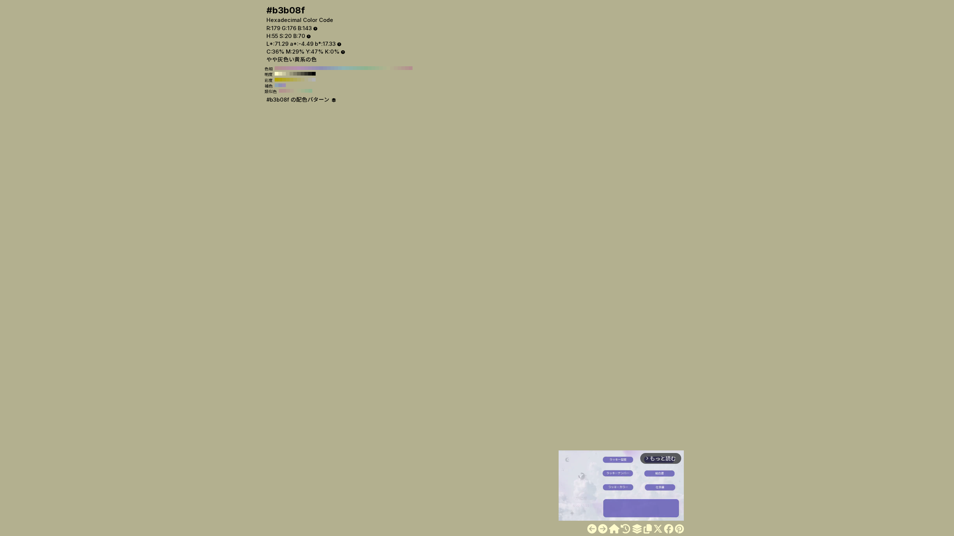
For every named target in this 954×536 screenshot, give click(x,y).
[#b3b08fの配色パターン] (637, 529)
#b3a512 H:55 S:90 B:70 (280, 80)
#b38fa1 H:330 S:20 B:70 (288, 68)
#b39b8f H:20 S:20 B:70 (403, 68)
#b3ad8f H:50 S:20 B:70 (392, 68)
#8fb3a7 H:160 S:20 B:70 (351, 68)
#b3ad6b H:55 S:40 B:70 (299, 80)
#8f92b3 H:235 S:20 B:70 (280, 85)
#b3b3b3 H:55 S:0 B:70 (314, 80)
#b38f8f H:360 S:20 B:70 (276, 68)
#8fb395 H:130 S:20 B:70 (362, 68)
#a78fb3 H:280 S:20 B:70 (306, 68)
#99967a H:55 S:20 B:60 (291, 74)
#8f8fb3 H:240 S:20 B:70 (321, 68)
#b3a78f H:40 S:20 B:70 (396, 68)
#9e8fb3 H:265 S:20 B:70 (284, 85)
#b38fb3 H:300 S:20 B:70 (299, 68)
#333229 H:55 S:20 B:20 (306, 74)
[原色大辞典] (614, 529)
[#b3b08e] (592, 529)
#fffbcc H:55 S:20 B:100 (276, 74)
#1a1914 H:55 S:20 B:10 (310, 74)
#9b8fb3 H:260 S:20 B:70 (314, 68)
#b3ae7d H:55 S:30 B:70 (302, 80)
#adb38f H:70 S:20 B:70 (384, 68)
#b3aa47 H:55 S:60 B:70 (291, 80)
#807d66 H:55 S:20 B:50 (295, 74)
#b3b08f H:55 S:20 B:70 (288, 74)
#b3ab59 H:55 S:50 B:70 (295, 80)
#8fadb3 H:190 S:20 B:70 (340, 68)
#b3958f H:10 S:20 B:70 (407, 68)
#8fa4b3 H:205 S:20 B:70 (276, 85)
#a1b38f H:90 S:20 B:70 (377, 68)
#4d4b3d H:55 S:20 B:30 (302, 74)
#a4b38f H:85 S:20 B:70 (303, 91)
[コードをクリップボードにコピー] (648, 529)
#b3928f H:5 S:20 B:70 (280, 91)
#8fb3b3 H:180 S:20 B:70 (343, 68)
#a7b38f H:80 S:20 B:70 (381, 68)
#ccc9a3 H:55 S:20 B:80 (284, 74)
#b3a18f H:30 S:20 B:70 (399, 68)
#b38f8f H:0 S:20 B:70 (411, 68)
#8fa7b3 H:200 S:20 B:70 (336, 68)
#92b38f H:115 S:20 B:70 (310, 91)
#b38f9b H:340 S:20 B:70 (284, 68)
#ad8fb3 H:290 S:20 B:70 (302, 68)
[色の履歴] (625, 529)
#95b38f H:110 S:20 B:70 (370, 68)
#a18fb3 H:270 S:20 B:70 (310, 68)
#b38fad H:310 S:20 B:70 (295, 68)
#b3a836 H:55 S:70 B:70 (288, 80)
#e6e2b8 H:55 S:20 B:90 (280, 74)
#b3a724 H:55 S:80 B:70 (284, 80)
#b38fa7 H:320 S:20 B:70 (291, 68)
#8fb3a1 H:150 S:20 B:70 (355, 68)
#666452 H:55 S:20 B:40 (299, 74)
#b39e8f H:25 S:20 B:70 (288, 91)
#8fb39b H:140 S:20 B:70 (358, 68)
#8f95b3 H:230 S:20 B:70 (325, 68)
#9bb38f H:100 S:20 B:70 (373, 68)
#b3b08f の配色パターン (298, 99)
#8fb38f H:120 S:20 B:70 (366, 68)
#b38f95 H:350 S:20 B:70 (280, 68)
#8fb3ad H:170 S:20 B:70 (347, 68)
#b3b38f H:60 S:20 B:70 (388, 68)
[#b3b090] (602, 529)
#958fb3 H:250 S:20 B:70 (317, 68)
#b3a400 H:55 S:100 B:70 (276, 80)
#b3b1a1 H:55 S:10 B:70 (310, 80)
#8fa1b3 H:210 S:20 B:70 (332, 68)
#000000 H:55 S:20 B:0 (314, 74)
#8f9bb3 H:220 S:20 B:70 (329, 68)
